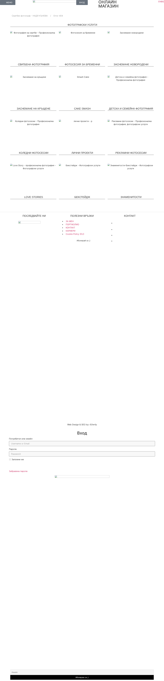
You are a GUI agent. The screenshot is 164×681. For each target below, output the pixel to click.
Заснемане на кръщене (33, 108)
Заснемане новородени (131, 64)
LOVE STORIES (33, 197)
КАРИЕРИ (70, 231)
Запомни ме (17, 459)
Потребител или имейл (20, 439)
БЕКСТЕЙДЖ (82, 197)
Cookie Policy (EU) (75, 234)
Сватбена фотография (33, 64)
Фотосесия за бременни (82, 64)
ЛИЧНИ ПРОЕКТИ (82, 152)
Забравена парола (18, 471)
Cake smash (82, 108)
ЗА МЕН (70, 221)
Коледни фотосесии (33, 152)
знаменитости (131, 197)
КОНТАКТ (70, 227)
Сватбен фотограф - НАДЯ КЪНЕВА (30, 15)
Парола (13, 449)
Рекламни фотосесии (130, 152)
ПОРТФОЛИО (72, 224)
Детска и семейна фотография (131, 108)
